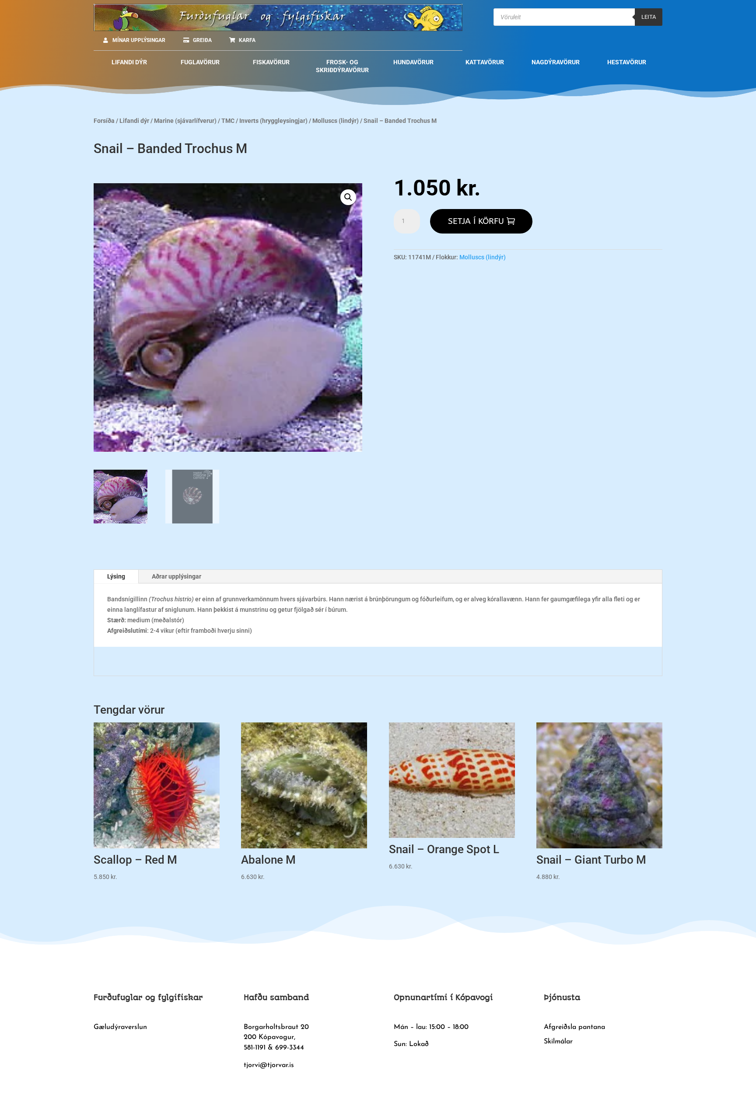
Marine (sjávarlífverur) (185, 120)
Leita (648, 17)
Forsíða (104, 120)
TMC (227, 120)
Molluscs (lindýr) (335, 120)
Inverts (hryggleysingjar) (273, 120)
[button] (348, 197)
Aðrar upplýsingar (176, 576)
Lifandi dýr (134, 120)
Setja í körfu (476, 221)
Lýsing (116, 576)
